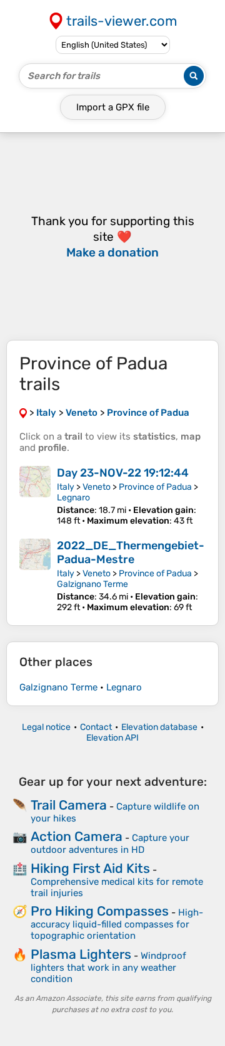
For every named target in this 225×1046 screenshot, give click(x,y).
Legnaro (73, 497)
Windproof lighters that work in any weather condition (108, 967)
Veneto (96, 487)
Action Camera (76, 836)
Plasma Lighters (81, 954)
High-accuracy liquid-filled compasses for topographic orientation (117, 924)
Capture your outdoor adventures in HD (110, 843)
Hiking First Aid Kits (90, 868)
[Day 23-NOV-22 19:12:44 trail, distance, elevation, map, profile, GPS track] (35, 496)
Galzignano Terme (92, 584)
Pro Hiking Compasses (100, 911)
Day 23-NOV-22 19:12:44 (123, 473)
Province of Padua (155, 487)
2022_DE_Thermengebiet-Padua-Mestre (130, 552)
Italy (65, 487)
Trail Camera (69, 805)
